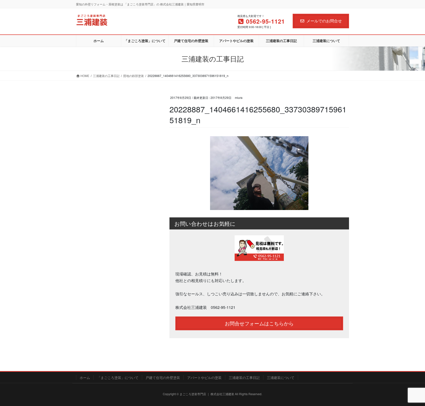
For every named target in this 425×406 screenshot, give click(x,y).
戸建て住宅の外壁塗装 (163, 377)
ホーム (85, 377)
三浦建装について (280, 377)
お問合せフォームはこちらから (259, 323)
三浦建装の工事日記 (244, 377)
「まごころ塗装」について (117, 377)
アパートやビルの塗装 (204, 377)
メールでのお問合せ (324, 21)
